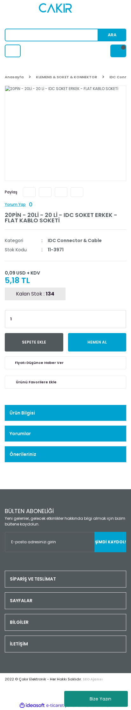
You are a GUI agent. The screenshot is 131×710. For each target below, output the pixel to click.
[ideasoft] (32, 705)
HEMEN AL (97, 342)
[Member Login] (13, 51)
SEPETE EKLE (34, 342)
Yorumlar (20, 433)
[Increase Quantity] (120, 317)
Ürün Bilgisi (22, 413)
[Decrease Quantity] (120, 321)
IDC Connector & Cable (75, 240)
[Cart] (118, 51)
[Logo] (66, 14)
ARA (112, 35)
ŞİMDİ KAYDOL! (110, 542)
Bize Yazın (100, 699)
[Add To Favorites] (65, 382)
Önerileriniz (23, 454)
